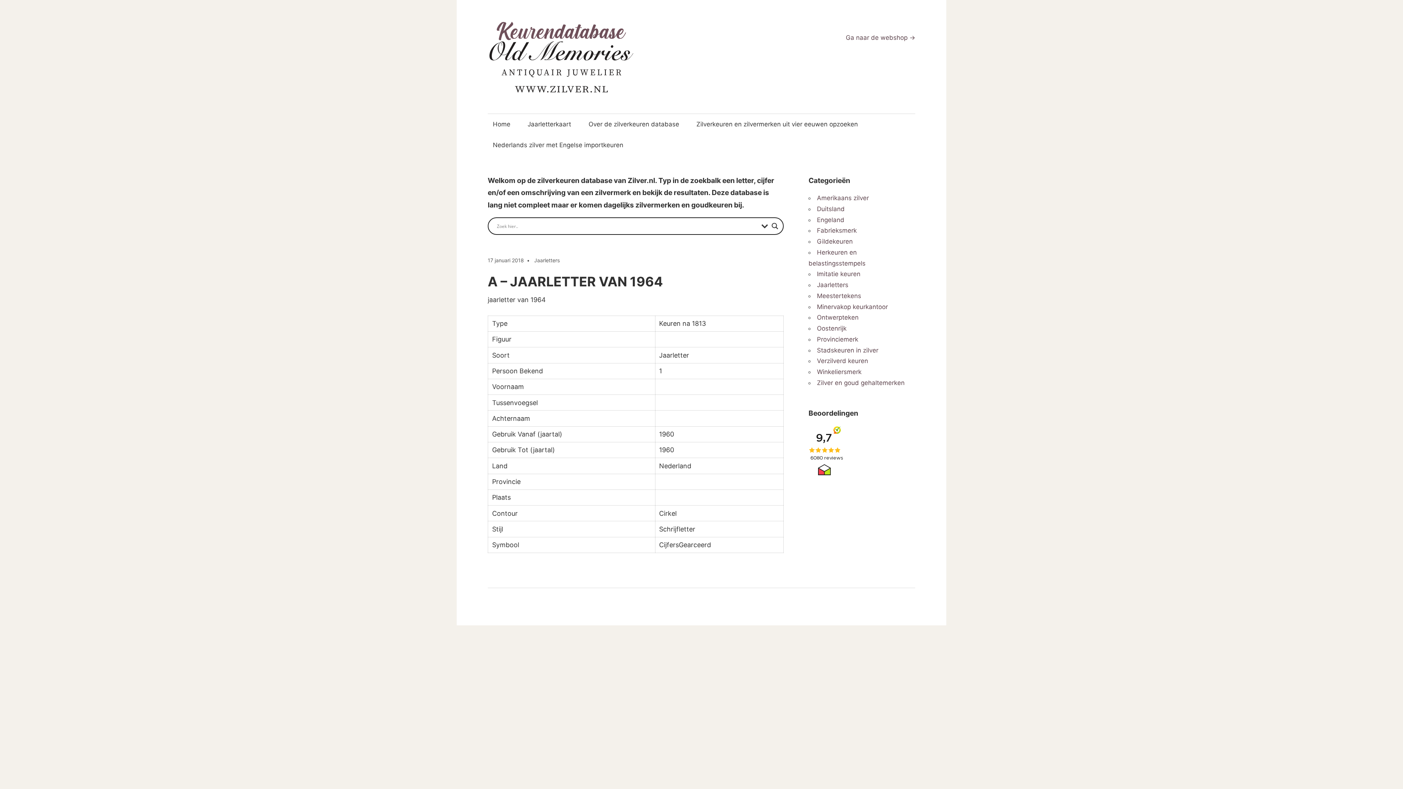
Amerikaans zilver (843, 198)
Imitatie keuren (838, 274)
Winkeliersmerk (839, 372)
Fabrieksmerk (837, 230)
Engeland (830, 220)
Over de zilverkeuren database (634, 124)
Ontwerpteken (838, 317)
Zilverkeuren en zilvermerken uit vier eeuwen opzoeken (777, 124)
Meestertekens (839, 296)
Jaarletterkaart (549, 124)
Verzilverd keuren (842, 361)
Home (501, 124)
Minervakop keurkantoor (852, 306)
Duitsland (831, 209)
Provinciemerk (837, 339)
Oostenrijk (832, 328)
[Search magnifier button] (775, 226)
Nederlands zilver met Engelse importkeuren (558, 145)
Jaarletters (547, 260)
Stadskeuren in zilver (847, 350)
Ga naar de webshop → (880, 37)
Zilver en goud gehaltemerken (861, 382)
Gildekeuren (835, 241)
